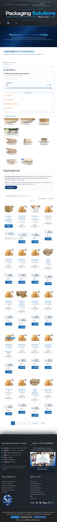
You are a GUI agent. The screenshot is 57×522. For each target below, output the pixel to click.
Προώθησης (37, 520)
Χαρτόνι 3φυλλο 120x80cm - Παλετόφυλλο (35, 392)
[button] (40, 8)
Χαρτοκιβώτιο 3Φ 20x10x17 (21, 260)
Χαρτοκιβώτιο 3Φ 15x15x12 (48, 216)
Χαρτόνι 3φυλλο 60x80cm (48, 261)
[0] (16, 23)
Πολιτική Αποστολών (35, 483)
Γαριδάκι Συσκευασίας (7, 488)
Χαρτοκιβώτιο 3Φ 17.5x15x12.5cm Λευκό (35, 218)
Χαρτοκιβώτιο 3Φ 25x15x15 (35, 302)
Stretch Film (5, 492)
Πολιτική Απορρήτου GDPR (37, 494)
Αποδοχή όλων (15, 517)
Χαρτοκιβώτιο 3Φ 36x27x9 (35, 345)
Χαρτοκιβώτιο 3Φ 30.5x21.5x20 (8, 391)
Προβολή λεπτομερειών (40, 517)
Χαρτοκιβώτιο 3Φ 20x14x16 (35, 260)
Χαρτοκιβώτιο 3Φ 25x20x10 (8, 302)
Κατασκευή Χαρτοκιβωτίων (9, 481)
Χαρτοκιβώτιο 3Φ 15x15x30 (48, 302)
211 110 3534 (8, 4)
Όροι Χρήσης (33, 481)
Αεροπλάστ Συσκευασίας (8, 490)
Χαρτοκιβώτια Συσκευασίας (9, 486)
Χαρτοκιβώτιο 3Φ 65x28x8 (8, 345)
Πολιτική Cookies (34, 490)
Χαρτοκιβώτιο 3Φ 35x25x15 (48, 345)
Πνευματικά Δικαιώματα (36, 492)
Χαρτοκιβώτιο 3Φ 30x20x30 (48, 390)
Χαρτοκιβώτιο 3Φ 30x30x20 (21, 390)
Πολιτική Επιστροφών (36, 488)
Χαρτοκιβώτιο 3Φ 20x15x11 (8, 260)
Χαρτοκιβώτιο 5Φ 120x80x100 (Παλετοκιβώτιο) (8, 218)
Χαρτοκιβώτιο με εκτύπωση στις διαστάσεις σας (22, 218)
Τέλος (42, 423)
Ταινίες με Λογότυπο (7, 483)
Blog (31, 496)
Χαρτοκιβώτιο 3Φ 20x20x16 (21, 345)
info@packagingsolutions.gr (22, 4)
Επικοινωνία (33, 498)
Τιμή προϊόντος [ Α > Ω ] (24, 196)
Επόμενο (35, 423)
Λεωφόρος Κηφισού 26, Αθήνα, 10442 (42, 5)
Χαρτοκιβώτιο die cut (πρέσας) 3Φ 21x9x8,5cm (21, 303)
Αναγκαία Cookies (21, 520)
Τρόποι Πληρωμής (35, 486)
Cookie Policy (47, 514)
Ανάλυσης (30, 520)
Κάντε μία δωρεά (42, 469)
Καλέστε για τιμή (8, 226)
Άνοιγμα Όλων (28, 92)
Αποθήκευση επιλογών (26, 517)
